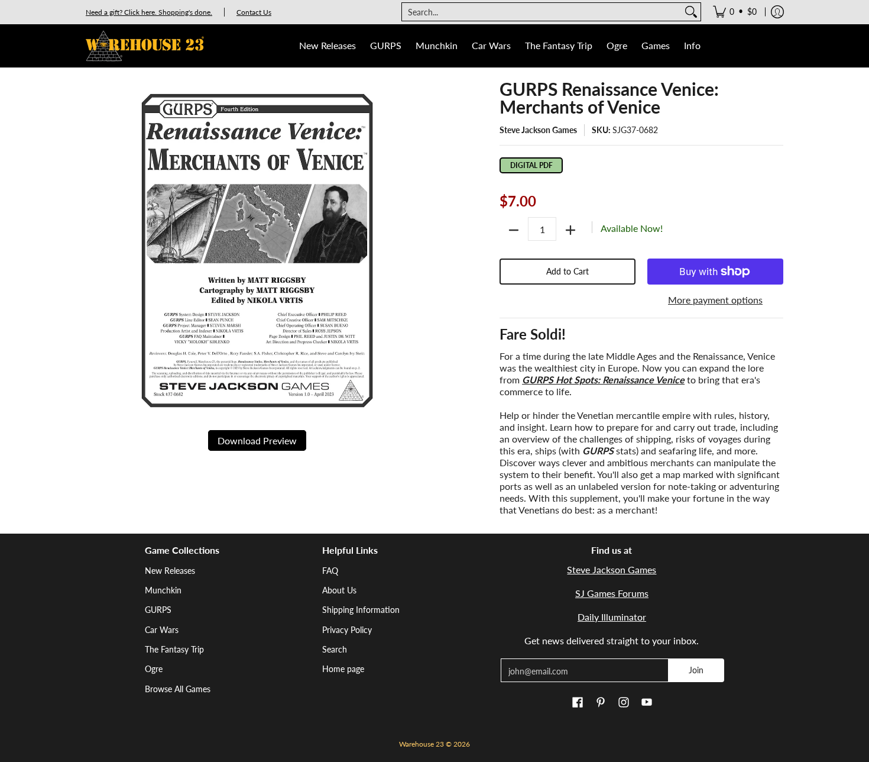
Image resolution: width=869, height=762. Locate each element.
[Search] (691, 12)
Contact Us (253, 12)
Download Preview (257, 440)
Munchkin (163, 590)
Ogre (154, 669)
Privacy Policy (347, 630)
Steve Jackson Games (538, 130)
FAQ (330, 571)
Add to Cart (567, 271)
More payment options (715, 299)
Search (334, 649)
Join (696, 670)
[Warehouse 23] (145, 45)
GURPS (158, 610)
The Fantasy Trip (174, 649)
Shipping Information (361, 610)
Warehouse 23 (421, 744)
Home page (343, 669)
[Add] (570, 230)
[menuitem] (735, 12)
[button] (577, 702)
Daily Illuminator (612, 616)
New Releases (170, 571)
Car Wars (162, 630)
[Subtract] (514, 230)
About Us (339, 590)
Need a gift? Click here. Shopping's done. (149, 12)
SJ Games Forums (611, 593)
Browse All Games (177, 689)
